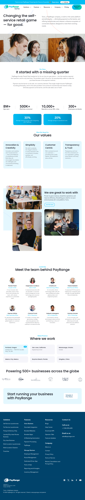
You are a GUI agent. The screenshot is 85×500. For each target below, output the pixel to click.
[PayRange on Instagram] (64, 480)
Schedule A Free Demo (69, 396)
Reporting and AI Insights (32, 468)
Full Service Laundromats (10, 427)
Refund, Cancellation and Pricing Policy (52, 463)
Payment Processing (30, 442)
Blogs (47, 423)
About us (48, 447)
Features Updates (50, 438)
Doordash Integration (30, 427)
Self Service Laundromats (11, 423)
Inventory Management (31, 472)
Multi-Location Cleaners (10, 448)
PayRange (65, 2)
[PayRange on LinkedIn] (72, 480)
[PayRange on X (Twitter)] (68, 480)
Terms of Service (50, 458)
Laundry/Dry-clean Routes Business (11, 436)
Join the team (49, 204)
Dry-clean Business (9, 440)
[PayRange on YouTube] (80, 480)
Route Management (30, 457)
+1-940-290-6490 (67, 428)
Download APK (49, 431)
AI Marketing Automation (32, 438)
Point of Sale (28, 465)
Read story (55, 2)
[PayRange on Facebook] (76, 480)
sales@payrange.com (68, 436)
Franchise (6, 451)
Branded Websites (29, 431)
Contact (47, 450)
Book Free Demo (77, 7)
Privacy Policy (49, 454)
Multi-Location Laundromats (11, 444)
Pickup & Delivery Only (10, 431)
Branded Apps (28, 434)
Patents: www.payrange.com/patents (36, 492)
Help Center (49, 427)
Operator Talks (49, 434)
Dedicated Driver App (31, 461)
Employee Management (31, 454)
